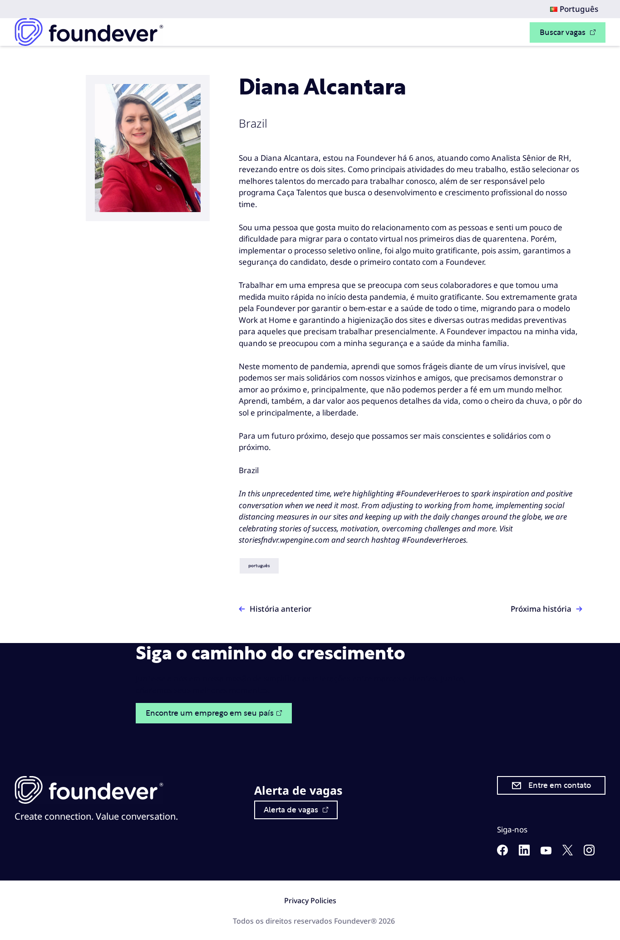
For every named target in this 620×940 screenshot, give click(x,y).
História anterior (280, 609)
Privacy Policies (310, 900)
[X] (567, 852)
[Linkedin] (524, 852)
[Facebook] (502, 852)
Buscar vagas (563, 32)
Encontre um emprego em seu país (210, 713)
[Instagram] (589, 852)
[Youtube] (546, 851)
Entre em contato (559, 785)
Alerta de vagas (292, 810)
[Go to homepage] (89, 32)
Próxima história (541, 609)
